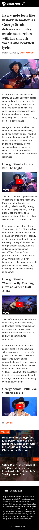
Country (9, 423)
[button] (31, 4)
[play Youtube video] (19, 182)
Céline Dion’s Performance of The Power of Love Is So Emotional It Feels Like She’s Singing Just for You (18, 469)
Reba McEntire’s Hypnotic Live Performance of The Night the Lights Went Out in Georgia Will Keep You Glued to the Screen (18, 444)
